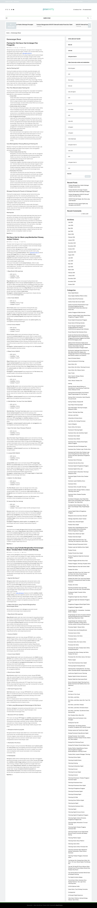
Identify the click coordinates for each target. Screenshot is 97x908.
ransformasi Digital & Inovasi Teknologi (77, 673)
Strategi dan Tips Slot (73, 722)
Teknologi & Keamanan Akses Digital (77, 785)
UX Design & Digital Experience (75, 895)
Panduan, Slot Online (73, 584)
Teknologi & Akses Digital (74, 757)
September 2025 (72, 252)
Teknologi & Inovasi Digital (74, 772)
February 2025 (71, 272)
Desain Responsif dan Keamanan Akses (77, 332)
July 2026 (70, 222)
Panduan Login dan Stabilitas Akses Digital (78, 547)
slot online (70, 109)
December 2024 (72, 278)
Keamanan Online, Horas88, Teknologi (77, 487)
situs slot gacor (20, 593)
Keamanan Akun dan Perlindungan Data (77, 446)
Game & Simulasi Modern (74, 358)
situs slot (70, 121)
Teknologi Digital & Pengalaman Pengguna (78, 815)
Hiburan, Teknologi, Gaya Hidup (75, 412)
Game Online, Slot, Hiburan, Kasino (76, 370)
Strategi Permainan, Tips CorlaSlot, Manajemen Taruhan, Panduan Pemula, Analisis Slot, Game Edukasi (79, 737)
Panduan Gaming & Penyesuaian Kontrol (77, 544)
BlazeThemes (59, 905)
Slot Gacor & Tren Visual (74, 694)
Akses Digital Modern (73, 293)
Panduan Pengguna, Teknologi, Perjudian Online (79, 563)
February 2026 (71, 237)
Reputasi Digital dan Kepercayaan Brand (77, 679)
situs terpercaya (72, 139)
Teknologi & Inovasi (73, 769)
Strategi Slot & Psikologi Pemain (76, 742)
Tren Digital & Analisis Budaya (75, 877)
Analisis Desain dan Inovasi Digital (76, 301)
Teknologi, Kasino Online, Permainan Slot (78, 846)
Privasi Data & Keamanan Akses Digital (77, 663)
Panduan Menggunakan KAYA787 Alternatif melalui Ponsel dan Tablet (30, 24)
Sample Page (46, 18)
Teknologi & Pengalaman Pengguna (76, 788)
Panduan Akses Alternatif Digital (76, 521)
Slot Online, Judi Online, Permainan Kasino (78, 707)
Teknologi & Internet (73, 775)
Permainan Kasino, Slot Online (75, 636)
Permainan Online (72, 639)
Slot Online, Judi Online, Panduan (76, 704)
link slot (70, 86)
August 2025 (71, 255)
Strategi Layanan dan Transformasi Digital (78, 730)
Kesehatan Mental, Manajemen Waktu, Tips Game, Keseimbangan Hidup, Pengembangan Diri (78, 506)
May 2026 (70, 228)
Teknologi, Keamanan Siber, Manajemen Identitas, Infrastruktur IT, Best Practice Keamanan (77, 851)
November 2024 (72, 281)
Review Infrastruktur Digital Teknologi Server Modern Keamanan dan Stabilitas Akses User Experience (79, 684)
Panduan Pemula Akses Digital (75, 553)
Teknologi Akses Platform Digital (76, 800)
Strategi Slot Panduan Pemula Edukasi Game (78, 745)
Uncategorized (71, 892)
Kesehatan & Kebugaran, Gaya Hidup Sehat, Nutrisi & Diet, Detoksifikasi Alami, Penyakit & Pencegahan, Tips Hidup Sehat (79, 500)
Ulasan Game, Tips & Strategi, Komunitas (78, 889)
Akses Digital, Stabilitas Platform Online (77, 296)
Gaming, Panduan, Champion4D (75, 401)
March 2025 (71, 269)
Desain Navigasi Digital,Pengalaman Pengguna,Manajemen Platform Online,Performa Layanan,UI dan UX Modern (78, 327)
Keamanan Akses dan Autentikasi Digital (77, 433)
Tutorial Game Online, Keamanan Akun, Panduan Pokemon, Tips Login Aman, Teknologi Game (77, 882)
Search (69, 173)
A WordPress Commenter (74, 213)
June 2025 (70, 260)
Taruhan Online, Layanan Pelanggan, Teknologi (79, 754)
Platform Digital (72, 660)
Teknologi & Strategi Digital (74, 794)
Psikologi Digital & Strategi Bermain (76, 665)
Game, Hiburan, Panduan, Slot (75, 380)
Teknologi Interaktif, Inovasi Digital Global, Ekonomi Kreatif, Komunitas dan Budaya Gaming (78, 833)
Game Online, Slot (72, 364)
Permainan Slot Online (73, 645)
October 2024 (71, 284)
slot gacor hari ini (27, 53)
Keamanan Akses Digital (74, 436)
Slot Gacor (70, 80)
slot (69, 74)
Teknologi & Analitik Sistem (74, 760)
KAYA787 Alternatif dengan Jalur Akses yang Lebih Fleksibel (68, 1)
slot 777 (70, 103)
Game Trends (71, 373)
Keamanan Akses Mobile (74, 439)
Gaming (70, 383)
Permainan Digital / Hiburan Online (76, 627)
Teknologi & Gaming (73, 763)
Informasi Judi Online (73, 415)
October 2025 (71, 249)
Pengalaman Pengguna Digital (75, 607)
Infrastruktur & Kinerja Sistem (75, 418)
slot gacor (70, 127)
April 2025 (70, 266)
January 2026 (71, 240)
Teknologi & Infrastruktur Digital (75, 766)
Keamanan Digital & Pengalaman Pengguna (78, 466)
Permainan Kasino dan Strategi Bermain (77, 630)
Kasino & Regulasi (72, 424)
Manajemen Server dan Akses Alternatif (77, 515)
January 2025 (71, 275)
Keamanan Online (72, 484)
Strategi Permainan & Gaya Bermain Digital (78, 733)
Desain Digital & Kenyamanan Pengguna (77, 320)
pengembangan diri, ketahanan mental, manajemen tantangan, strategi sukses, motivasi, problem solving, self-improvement (78, 622)
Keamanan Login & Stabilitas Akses (76, 481)
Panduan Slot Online (73, 569)
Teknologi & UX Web (73, 797)
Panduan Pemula (72, 550)
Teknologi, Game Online (73, 843)
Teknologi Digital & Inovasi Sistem (76, 812)
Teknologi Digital (72, 809)
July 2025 (70, 258)
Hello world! (85, 213)
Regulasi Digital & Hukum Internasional (77, 676)
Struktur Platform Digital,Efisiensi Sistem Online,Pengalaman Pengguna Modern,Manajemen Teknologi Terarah (78, 750)
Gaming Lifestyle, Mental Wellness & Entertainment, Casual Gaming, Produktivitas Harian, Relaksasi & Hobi (78, 388)
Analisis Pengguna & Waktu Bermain (76, 312)
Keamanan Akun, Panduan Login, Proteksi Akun (79, 449)
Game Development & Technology (76, 361)
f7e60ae (10, 47)
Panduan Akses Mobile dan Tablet (76, 533)
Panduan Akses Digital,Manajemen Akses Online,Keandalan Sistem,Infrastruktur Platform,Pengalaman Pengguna (78, 529)
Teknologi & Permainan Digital (75, 791)
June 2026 (70, 225)
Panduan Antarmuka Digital (74, 536)
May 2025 (70, 263)
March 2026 (71, 234)
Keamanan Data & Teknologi (75, 460)
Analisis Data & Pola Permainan (75, 299)
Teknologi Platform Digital (74, 837)
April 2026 (70, 231)
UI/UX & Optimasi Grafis (74, 886)
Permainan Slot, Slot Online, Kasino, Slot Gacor (79, 657)
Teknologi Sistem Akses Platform (76, 840)
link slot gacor (71, 68)
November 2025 (72, 246)
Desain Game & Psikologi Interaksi (76, 323)
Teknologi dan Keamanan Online (75, 806)
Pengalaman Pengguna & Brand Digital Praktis (79, 604)
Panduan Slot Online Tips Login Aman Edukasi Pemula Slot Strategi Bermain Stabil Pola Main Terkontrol (79, 580)
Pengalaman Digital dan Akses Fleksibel (77, 597)
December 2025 (72, 243)
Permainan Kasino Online (74, 633)
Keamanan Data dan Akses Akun (76, 463)
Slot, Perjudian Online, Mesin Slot (76, 715)
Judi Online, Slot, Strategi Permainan (76, 421)
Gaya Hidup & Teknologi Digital (75, 404)
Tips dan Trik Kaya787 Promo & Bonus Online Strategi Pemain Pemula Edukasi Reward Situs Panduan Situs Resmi (79, 868)
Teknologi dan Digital (73, 803)
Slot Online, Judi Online (73, 697)
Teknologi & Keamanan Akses (75, 782)
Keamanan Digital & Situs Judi (75, 469)
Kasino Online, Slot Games (74, 427)
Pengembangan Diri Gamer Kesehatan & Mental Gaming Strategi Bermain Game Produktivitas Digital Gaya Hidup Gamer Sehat (79, 616)
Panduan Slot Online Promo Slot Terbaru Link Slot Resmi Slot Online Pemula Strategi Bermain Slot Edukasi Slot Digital (79, 574)
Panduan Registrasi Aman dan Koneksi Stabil (78, 566)
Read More (9, 233)
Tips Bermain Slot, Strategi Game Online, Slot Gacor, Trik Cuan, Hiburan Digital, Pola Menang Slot (79, 862)
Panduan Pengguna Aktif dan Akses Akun (78, 560)
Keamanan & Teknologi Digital (75, 430)
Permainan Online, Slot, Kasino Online (77, 642)
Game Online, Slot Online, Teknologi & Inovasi (79, 367)
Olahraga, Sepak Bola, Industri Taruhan (77, 518)
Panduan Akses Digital (73, 524)
